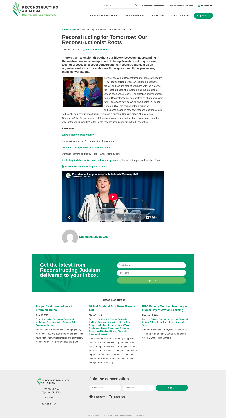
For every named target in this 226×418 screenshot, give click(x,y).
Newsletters (113, 322)
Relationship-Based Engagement (104, 328)
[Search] (136, 5)
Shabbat (103, 334)
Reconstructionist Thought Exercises (86, 166)
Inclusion (102, 322)
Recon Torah (125, 322)
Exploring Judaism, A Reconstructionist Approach (90, 160)
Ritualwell (93, 334)
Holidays (93, 322)
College (154, 319)
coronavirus (103, 319)
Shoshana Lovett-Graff (97, 49)
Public (153, 322)
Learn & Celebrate (178, 15)
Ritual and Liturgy (108, 331)
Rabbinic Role (69, 322)
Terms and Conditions (123, 415)
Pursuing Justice (54, 322)
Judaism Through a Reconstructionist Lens (86, 147)
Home (65, 30)
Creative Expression (53, 319)
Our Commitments (135, 15)
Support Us (203, 15)
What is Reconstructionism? (104, 15)
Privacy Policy (139, 415)
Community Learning (168, 319)
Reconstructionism (44, 325)
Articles (74, 30)
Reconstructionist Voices (119, 325)
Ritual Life (122, 331)
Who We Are (157, 15)
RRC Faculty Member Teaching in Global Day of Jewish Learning (164, 308)
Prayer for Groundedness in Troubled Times (54, 308)
